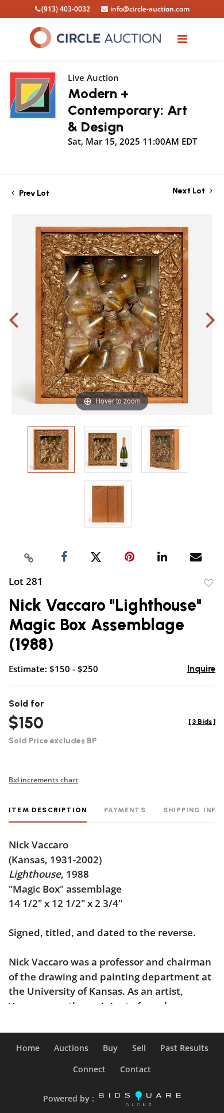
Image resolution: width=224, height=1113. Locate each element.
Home (28, 1047)
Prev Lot (33, 193)
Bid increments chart (43, 780)
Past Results (184, 1047)
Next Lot (189, 191)
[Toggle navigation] (182, 39)
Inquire (201, 669)
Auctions (71, 1047)
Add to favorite (208, 583)
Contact (135, 1069)
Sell (139, 1047)
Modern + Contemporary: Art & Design (127, 110)
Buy (110, 1047)
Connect (89, 1069)
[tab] (48, 814)
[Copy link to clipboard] (29, 557)
